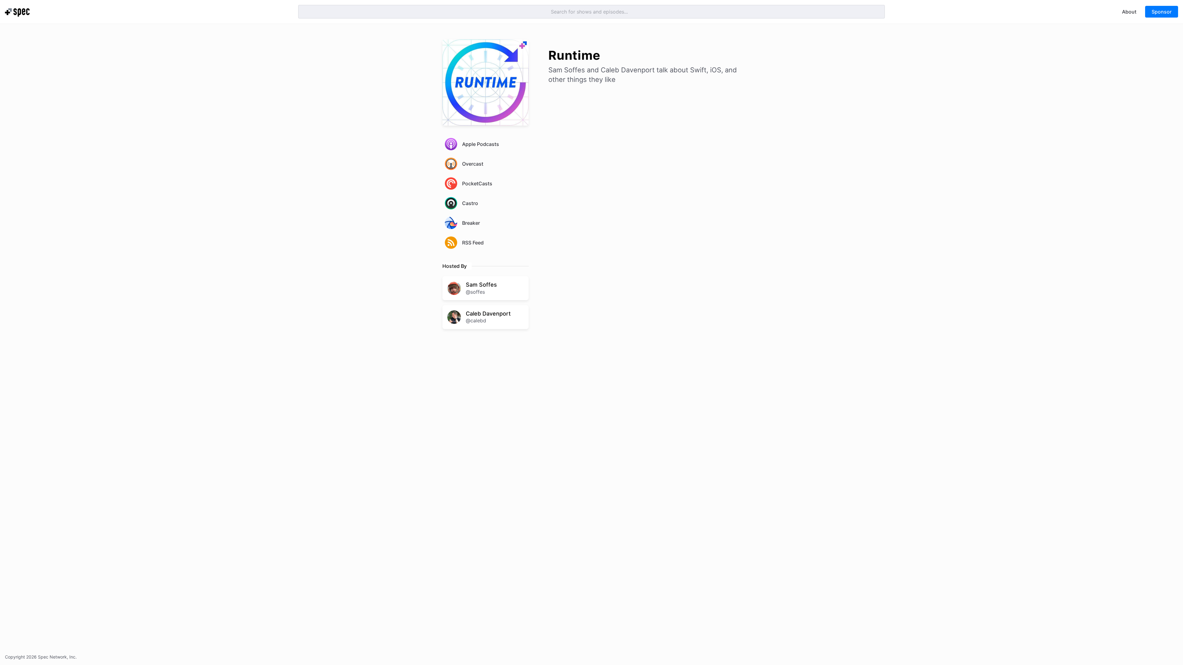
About (1129, 12)
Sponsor (1162, 12)
